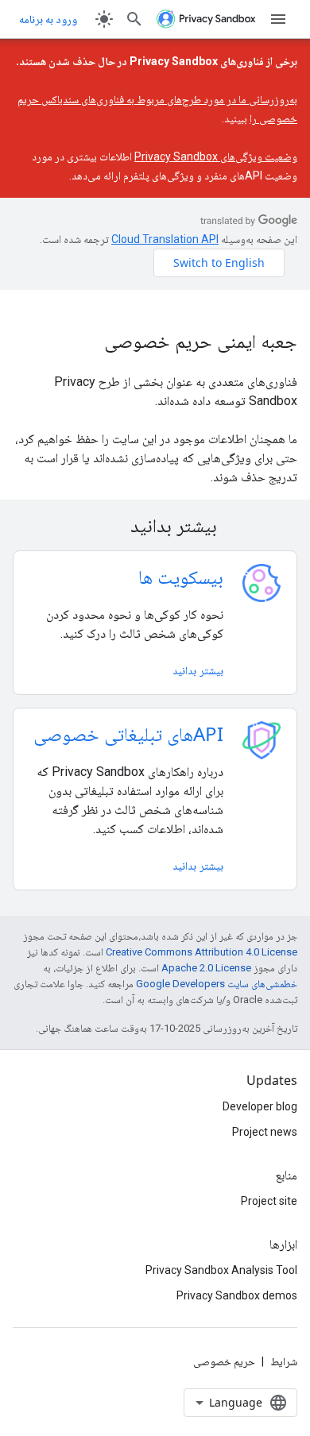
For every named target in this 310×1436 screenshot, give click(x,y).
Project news (264, 1131)
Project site (269, 1201)
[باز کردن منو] (278, 19)
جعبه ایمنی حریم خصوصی (200, 340)
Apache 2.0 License (206, 968)
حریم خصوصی (224, 1361)
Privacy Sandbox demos (236, 1295)
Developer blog (260, 1106)
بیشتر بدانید (197, 669)
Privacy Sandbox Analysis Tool (221, 1270)
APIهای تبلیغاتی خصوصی (128, 733)
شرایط (283, 1361)
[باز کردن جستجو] (134, 19)
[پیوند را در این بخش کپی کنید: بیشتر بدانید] (110, 527)
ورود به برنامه (48, 19)
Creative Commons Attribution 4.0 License (201, 952)
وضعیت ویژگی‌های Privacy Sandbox (215, 156)
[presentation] (155, 525)
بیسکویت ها (180, 576)
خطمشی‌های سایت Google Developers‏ (216, 984)
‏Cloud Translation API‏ (165, 239)
